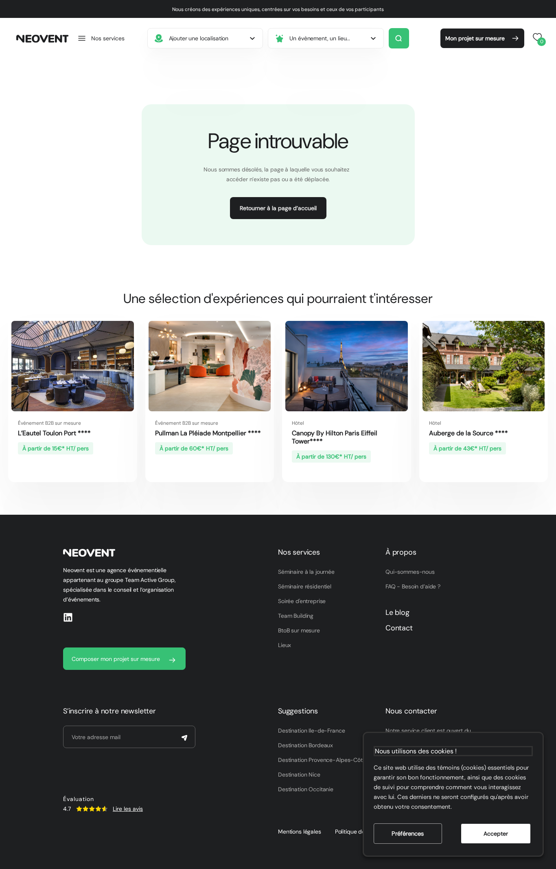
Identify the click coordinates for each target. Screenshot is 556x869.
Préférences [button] (408, 834)
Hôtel (298, 423)
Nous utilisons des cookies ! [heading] (416, 751)
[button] (101, 38)
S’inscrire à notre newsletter (109, 711)
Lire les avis (128, 808)
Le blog (397, 612)
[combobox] (205, 38)
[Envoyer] (184, 738)
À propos (400, 552)
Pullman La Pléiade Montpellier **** (208, 433)
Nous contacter (411, 711)
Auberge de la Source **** (468, 433)
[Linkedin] (68, 617)
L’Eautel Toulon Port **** (54, 433)
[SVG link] (92, 808)
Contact (399, 628)
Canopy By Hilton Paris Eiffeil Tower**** (334, 437)
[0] (536, 37)
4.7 (67, 808)
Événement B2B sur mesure (49, 423)
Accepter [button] (496, 833)
